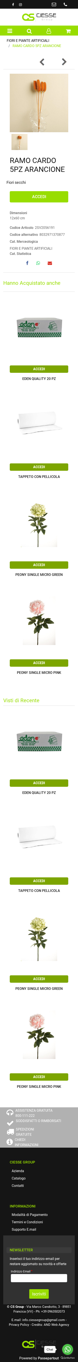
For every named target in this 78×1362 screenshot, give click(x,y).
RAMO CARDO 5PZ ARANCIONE (37, 46)
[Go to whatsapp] (67, 1349)
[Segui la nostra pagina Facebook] (13, 5)
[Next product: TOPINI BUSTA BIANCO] (64, 62)
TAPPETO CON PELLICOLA (39, 477)
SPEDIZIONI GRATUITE (25, 1132)
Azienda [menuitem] (18, 1171)
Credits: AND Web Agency (50, 1325)
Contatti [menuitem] (18, 1186)
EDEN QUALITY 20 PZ (39, 379)
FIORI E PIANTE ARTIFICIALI (28, 41)
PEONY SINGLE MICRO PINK (39, 673)
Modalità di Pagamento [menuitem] (30, 1215)
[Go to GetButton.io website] (68, 1357)
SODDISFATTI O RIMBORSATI (38, 1121)
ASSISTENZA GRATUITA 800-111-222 (33, 1113)
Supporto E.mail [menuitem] (24, 1229)
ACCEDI (39, 196)
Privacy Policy (19, 1325)
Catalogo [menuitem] (19, 1178)
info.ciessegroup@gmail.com (43, 1320)
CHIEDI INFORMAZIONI (26, 1142)
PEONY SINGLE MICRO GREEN (39, 575)
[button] (39, 103)
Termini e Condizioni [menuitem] (27, 1222)
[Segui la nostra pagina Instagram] (20, 5)
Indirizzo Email (21, 1271)
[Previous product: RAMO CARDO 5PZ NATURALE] (42, 62)
